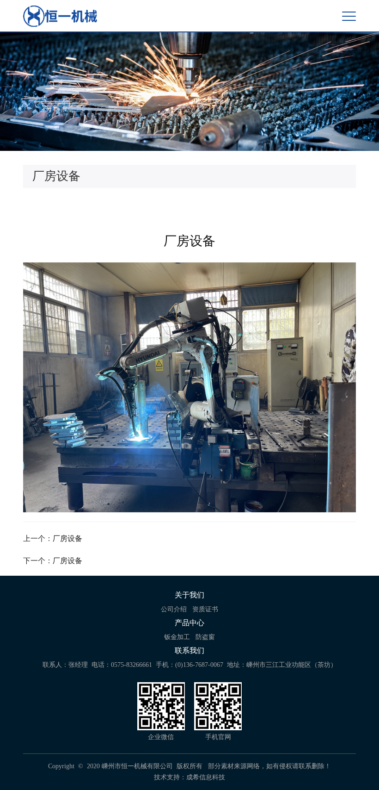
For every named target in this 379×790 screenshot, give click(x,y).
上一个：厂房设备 (52, 538)
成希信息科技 (205, 777)
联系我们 (189, 650)
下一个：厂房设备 (52, 561)
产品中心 (189, 623)
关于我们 (189, 595)
